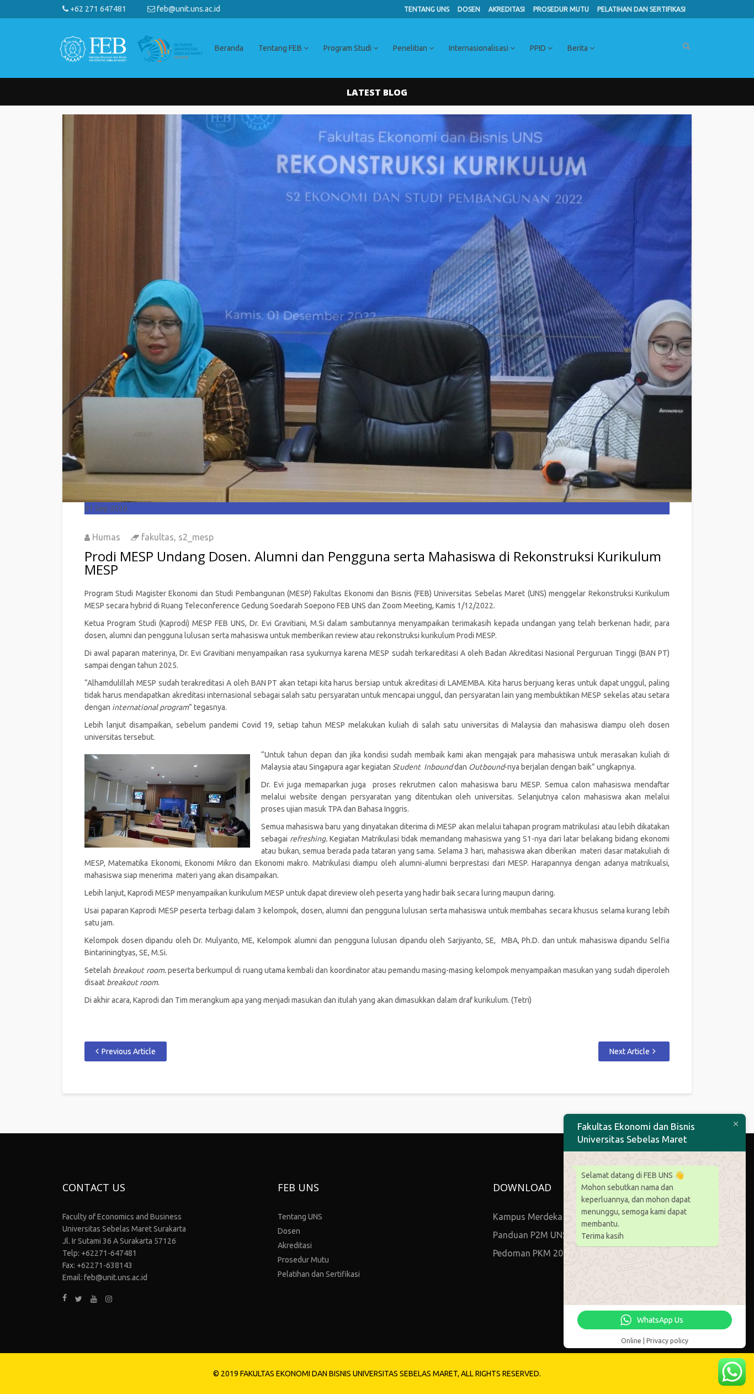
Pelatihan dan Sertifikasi (641, 9)
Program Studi (348, 48)
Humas (106, 537)
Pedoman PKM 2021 (533, 1253)
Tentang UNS (426, 9)
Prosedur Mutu (561, 9)
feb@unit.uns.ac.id (187, 8)
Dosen (469, 9)
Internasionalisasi (479, 48)
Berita (578, 48)
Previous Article (129, 1051)
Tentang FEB (281, 48)
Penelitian (411, 48)
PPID (539, 48)
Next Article (629, 1051)
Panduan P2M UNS (530, 1235)
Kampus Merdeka (527, 1217)
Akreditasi (506, 9)
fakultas (157, 537)
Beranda (229, 48)
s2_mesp (196, 537)
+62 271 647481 (97, 8)
